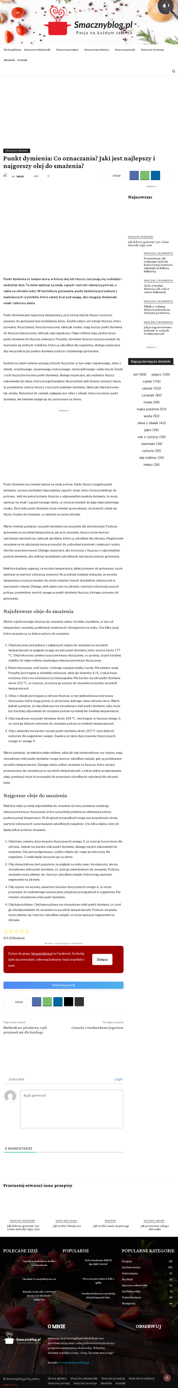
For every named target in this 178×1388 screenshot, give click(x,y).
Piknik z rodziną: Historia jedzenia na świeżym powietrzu (157, 309)
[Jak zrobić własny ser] (67, 1204)
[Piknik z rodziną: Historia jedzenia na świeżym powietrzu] (134, 306)
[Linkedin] (155, 175)
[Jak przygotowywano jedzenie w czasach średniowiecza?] (134, 326)
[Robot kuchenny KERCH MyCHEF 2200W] (70, 1263)
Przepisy (110, 1220)
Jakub (20, 176)
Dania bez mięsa (66, 1220)
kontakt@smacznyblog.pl (74, 1362)
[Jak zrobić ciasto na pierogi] (111, 1204)
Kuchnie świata (154, 1220)
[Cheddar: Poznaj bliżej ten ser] (11, 1279)
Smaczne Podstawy (140, 237)
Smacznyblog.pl (41, 953)
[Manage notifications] (167, 1378)
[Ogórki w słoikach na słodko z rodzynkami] (11, 1263)
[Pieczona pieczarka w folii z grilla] (70, 1281)
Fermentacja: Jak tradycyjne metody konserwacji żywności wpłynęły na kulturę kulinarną (158, 264)
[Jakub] (7, 176)
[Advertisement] (89, 110)
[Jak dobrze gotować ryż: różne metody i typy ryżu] (151, 217)
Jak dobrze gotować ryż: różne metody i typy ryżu (148, 243)
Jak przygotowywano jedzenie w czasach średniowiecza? (158, 330)
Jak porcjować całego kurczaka (155, 1227)
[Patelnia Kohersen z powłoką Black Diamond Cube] (70, 1297)
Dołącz (102, 959)
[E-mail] (68, 1001)
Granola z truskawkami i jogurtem (97, 1028)
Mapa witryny (10, 1384)
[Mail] (166, 71)
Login (118, 1079)
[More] (166, 175)
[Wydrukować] (79, 1001)
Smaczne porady (17, 151)
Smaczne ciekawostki (158, 253)
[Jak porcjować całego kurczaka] (155, 1204)
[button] (173, 71)
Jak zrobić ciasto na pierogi (111, 1226)
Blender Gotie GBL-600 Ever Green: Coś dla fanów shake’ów (39, 1295)
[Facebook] (160, 71)
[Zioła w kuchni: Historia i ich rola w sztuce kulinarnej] (134, 285)
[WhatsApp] (144, 175)
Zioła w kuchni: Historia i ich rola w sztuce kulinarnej (156, 289)
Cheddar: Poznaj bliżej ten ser (39, 1279)
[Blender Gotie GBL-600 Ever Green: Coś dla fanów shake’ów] (11, 1295)
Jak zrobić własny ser (67, 1226)
